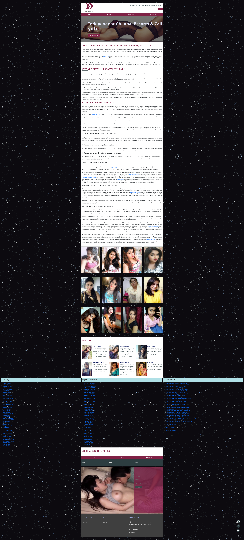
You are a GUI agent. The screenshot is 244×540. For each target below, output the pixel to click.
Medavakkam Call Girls (89, 410)
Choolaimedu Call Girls (8, 438)
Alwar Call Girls (169, 426)
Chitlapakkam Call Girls (8, 435)
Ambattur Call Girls (7, 386)
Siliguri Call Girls (7, 442)
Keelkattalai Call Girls (89, 394)
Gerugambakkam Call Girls (90, 386)
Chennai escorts (109, 14)
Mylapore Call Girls (7, 401)
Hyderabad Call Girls (89, 421)
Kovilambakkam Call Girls (90, 398)
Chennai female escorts (135, 192)
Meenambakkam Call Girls (9, 398)
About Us (85, 522)
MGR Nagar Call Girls (89, 412)
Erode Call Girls (6, 416)
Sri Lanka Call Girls (88, 438)
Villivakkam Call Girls (8, 423)
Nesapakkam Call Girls (89, 419)
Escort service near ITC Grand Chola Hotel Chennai (177, 407)
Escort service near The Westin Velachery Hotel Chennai (178, 421)
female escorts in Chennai (153, 226)
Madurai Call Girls (7, 415)
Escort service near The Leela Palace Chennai (176, 383)
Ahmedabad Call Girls (170, 424)
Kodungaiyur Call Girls (89, 395)
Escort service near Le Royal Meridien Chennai (176, 394)
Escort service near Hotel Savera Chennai (175, 395)
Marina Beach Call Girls (8, 397)
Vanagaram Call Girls (8, 426)
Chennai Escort (115, 167)
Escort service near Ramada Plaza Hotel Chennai (177, 413)
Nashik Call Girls (88, 436)
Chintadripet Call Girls (8, 433)
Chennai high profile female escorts (89, 177)
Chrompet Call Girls (7, 389)
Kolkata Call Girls (88, 423)
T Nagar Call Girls (7, 383)
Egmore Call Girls (7, 392)
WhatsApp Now (94, 35)
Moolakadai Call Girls (89, 415)
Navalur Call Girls (7, 403)
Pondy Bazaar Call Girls (8, 406)
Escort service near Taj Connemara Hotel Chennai (177, 415)
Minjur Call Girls (88, 413)
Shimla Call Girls (88, 433)
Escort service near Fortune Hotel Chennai (175, 387)
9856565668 (134, 5)
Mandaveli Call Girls (89, 407)
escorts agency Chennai (150, 239)
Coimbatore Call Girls (170, 423)
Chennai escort (106, 524)
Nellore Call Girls (169, 429)
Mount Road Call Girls (8, 400)
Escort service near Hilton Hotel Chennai (175, 406)
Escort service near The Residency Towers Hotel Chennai (179, 419)
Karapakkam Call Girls (89, 389)
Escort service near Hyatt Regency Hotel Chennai (177, 397)
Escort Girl (105, 522)
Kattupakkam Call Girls (89, 392)
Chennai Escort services (96, 114)
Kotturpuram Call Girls (89, 397)
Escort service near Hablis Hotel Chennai (175, 404)
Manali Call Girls (88, 404)
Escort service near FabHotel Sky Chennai (175, 403)
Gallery (84, 524)
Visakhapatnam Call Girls (90, 429)
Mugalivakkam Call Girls (90, 416)
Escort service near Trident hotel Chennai (175, 392)
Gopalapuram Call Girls (89, 384)
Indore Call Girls (6, 445)
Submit (160, 9)
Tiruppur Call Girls (88, 442)
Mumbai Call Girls (88, 426)
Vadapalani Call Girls (8, 418)
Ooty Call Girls (87, 430)
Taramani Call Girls (7, 407)
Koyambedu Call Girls (8, 395)
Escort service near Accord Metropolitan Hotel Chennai (178, 384)
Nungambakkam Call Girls (9, 404)
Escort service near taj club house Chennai (175, 386)
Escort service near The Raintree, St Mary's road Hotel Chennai (180, 418)
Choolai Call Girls (7, 436)
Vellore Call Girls (7, 409)
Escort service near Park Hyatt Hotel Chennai (176, 412)
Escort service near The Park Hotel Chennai (175, 416)
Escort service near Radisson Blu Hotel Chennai (176, 389)
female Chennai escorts (134, 174)
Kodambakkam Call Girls (9, 394)
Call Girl (104, 521)
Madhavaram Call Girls (89, 400)
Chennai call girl (152, 14)
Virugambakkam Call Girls (9, 421)
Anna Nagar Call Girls (8, 387)
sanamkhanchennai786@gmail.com (154, 5)
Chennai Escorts (132, 532)
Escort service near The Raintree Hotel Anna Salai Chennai (179, 398)
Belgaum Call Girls (169, 427)
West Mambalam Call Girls (9, 419)
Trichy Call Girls (6, 410)
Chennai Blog (131, 14)
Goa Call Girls (87, 432)
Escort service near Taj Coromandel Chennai (176, 391)
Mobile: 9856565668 (133, 529)
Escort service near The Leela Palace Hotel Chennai (177, 400)
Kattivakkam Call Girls (89, 391)
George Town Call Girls (89, 383)
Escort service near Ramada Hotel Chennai (175, 401)
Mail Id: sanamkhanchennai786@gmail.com (138, 531)
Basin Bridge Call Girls (8, 430)
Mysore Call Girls (88, 441)
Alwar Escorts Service (170, 430)
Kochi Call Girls (87, 444)
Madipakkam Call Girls (89, 401)
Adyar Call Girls (6, 384)
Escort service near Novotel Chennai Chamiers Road (177, 410)
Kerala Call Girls (88, 439)
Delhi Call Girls (87, 427)
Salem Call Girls (6, 412)
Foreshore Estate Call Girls (9, 441)
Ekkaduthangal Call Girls (8, 439)
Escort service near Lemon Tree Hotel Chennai (176, 409)
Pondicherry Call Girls (8, 413)
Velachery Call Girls (7, 424)
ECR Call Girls (6, 391)
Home (89, 14)
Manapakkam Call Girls (89, 406)
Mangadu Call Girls (88, 409)
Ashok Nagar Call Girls (8, 427)
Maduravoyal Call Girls (89, 403)
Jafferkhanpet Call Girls (89, 387)
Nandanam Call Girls (89, 418)
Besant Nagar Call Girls (8, 429)
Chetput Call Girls (7, 432)
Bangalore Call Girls (89, 424)
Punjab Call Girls (88, 435)
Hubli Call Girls (6, 444)
